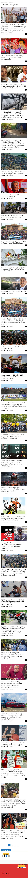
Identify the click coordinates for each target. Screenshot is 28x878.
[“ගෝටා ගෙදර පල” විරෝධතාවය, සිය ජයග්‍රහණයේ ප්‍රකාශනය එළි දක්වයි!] (14, 161)
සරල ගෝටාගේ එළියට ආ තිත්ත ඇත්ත (13, 291)
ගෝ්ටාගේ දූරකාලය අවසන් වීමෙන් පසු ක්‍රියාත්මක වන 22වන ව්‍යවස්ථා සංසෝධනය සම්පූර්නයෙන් (13, 518)
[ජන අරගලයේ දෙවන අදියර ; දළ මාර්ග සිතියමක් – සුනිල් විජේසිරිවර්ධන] (14, 231)
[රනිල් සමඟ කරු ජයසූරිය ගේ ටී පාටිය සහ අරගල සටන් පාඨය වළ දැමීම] (14, 733)
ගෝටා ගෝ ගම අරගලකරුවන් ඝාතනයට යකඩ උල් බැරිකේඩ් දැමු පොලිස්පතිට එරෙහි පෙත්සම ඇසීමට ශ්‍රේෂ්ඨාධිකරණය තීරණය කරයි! (13, 114)
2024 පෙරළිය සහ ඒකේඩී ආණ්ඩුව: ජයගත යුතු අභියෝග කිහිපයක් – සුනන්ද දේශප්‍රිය (12, 57)
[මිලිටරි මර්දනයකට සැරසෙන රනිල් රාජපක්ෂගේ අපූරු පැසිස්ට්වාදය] (14, 208)
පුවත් (2, 109)
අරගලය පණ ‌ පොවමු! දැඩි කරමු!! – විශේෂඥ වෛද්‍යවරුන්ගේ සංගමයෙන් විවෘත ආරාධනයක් (13, 377)
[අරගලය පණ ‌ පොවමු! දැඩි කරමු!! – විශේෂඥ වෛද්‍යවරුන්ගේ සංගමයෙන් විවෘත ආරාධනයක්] (14, 363)
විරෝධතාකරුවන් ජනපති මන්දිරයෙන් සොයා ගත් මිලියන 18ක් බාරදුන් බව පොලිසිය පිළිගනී (13, 269)
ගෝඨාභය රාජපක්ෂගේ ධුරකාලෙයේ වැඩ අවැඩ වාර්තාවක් (13, 196)
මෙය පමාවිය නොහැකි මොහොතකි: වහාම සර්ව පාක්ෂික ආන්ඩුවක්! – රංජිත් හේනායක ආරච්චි (13, 436)
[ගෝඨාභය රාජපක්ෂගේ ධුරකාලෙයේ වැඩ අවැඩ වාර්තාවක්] (14, 186)
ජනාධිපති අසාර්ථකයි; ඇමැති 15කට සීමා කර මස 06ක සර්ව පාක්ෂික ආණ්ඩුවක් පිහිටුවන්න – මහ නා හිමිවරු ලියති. (12, 463)
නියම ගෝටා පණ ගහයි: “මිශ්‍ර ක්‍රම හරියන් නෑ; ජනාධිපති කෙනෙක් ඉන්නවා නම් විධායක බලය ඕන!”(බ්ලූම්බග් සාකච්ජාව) (12, 684)
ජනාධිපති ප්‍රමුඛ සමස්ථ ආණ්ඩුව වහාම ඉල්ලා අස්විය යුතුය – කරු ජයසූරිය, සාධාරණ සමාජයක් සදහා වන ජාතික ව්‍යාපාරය (13, 321)
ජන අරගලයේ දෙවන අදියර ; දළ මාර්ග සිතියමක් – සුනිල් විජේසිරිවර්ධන (13, 242)
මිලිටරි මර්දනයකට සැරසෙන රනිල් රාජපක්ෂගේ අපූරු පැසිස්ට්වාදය (12, 216)
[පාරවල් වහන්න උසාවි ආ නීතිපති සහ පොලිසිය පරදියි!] (14, 337)
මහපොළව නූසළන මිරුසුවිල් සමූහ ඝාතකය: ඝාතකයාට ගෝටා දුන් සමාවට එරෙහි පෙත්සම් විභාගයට (13, 86)
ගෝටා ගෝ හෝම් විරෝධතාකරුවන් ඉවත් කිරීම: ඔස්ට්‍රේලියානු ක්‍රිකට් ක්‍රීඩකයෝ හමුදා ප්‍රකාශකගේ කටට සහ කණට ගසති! (13, 405)
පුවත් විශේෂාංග (4, 22)
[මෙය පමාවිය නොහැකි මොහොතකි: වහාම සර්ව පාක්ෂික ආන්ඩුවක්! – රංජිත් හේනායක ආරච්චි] (14, 423)
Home (2, 2)
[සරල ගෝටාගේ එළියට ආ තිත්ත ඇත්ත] (14, 283)
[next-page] (18, 845)
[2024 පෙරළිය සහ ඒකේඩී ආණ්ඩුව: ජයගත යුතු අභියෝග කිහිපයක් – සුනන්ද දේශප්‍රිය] (14, 46)
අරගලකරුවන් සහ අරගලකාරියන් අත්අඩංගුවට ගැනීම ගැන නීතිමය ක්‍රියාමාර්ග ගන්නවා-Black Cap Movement (12, 545)
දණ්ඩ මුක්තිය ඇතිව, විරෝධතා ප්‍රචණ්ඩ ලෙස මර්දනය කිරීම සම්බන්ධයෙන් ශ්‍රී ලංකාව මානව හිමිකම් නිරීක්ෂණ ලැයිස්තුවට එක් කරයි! (13, 572)
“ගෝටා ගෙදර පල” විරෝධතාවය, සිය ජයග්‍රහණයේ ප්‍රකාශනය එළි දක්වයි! (13, 172)
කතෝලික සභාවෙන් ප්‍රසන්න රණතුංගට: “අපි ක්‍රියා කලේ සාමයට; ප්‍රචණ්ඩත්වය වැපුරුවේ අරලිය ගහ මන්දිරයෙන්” (12, 655)
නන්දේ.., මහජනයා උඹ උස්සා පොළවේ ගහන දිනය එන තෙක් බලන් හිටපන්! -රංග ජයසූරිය (13, 489)
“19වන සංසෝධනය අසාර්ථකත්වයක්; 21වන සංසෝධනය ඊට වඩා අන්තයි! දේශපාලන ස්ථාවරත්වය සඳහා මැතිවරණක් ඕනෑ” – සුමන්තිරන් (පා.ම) (13, 833)
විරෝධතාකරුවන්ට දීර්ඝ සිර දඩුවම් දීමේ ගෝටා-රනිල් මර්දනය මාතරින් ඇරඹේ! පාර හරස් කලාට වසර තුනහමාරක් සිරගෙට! (12, 716)
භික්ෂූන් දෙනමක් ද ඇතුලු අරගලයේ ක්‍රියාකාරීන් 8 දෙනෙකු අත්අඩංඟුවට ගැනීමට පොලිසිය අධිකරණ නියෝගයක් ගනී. (12, 602)
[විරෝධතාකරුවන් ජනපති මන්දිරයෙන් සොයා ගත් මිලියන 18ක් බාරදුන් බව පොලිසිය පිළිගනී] (14, 257)
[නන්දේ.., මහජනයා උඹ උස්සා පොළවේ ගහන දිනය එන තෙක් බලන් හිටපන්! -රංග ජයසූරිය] (14, 479)
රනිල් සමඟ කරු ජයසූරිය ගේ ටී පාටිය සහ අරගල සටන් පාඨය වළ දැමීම (13, 744)
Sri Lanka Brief (4, 33)
